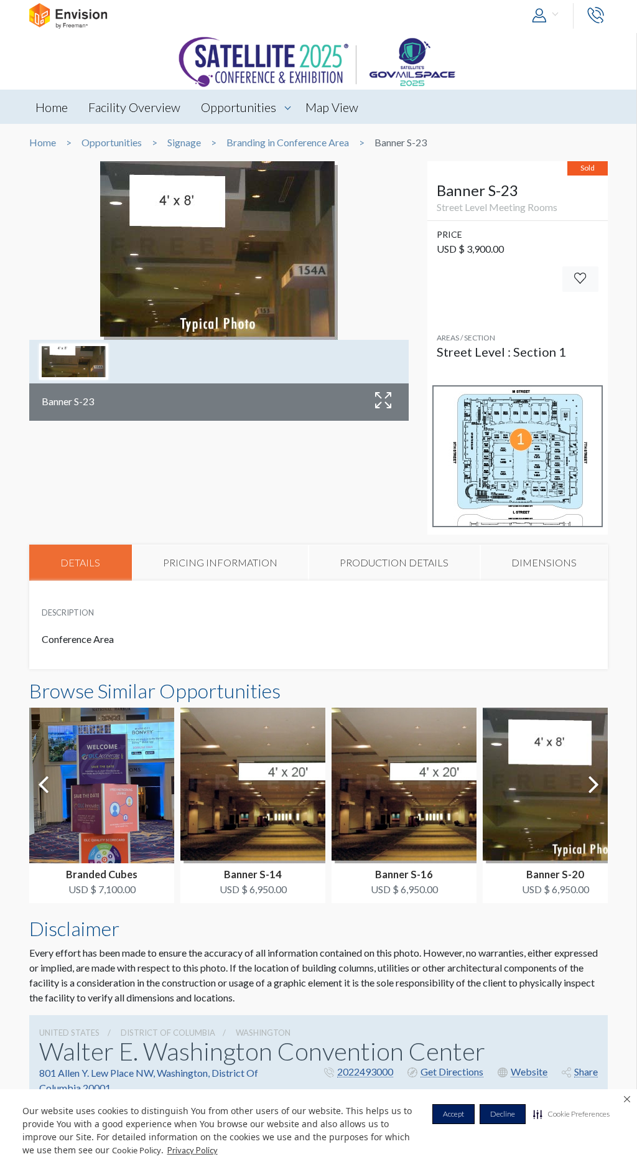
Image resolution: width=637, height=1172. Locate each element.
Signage (184, 143)
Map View (331, 107)
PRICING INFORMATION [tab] (220, 562)
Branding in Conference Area (287, 143)
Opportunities (238, 107)
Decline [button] (502, 1113)
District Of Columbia (168, 1033)
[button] (571, 1114)
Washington (263, 1033)
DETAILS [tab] (80, 562)
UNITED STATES (69, 1033)
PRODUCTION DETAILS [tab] (394, 562)
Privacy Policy (192, 1150)
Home (51, 107)
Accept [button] (453, 1113)
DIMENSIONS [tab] (544, 562)
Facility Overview (134, 107)
